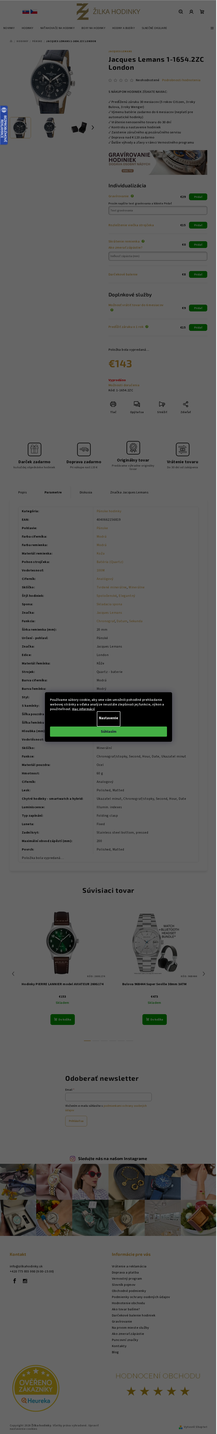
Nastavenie (108, 718)
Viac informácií (83, 709)
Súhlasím (108, 731)
